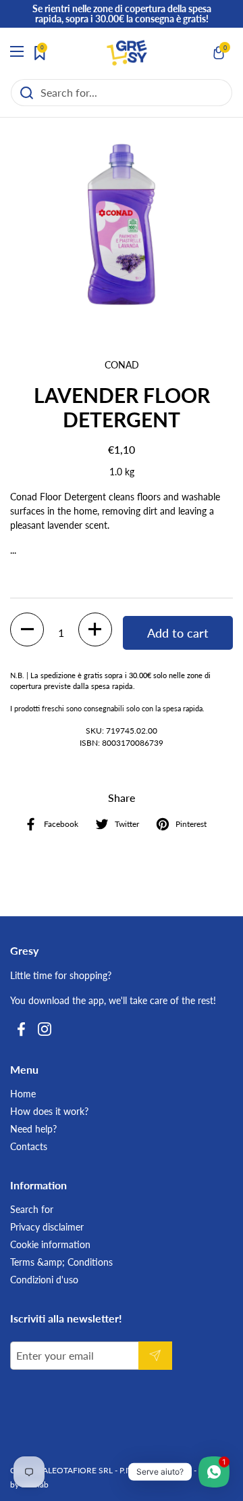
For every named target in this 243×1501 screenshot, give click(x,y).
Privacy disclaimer (47, 1227)
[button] (219, 52)
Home (23, 1093)
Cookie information (50, 1244)
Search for (31, 1209)
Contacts (28, 1146)
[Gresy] (127, 52)
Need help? (33, 1129)
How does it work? (49, 1111)
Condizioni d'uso (44, 1279)
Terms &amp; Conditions (61, 1262)
